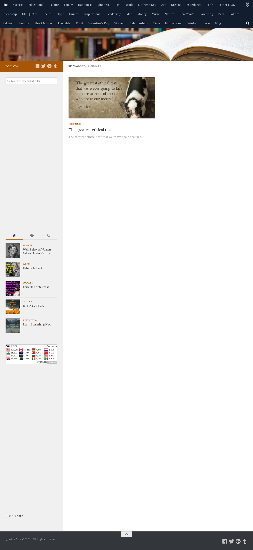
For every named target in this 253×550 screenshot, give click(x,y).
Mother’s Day (147, 5)
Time (156, 23)
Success (18, 5)
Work (129, 5)
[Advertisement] (31, 158)
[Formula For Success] (13, 288)
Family (68, 5)
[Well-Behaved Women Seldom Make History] (13, 250)
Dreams (176, 5)
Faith (209, 5)
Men (129, 14)
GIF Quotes (29, 14)
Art (163, 5)
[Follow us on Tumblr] (55, 66)
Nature (169, 14)
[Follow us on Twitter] (43, 66)
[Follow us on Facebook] (37, 66)
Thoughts (63, 23)
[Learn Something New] (13, 325)
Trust (79, 23)
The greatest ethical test (90, 129)
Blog (218, 23)
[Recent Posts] (48, 236)
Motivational (173, 23)
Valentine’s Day (98, 23)
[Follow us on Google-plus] (49, 66)
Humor (74, 14)
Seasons (24, 23)
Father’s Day (226, 5)
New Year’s (186, 14)
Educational (36, 5)
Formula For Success (36, 287)
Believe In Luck (32, 268)
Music (155, 14)
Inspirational (92, 14)
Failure (54, 5)
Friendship (10, 14)
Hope (60, 14)
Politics (234, 14)
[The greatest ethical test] (112, 97)
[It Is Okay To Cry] (13, 306)
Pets (221, 14)
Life (5, 5)
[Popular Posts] (14, 236)
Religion (8, 23)
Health (46, 14)
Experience (193, 5)
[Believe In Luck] (13, 269)
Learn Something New (37, 324)
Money (142, 14)
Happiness (85, 5)
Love (206, 23)
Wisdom (192, 23)
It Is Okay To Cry (33, 305)
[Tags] (31, 236)
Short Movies (43, 23)
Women (119, 23)
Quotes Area (15, 516)
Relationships (139, 23)
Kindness (103, 5)
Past (118, 5)
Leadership (113, 14)
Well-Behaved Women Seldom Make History (37, 251)
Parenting (206, 14)
